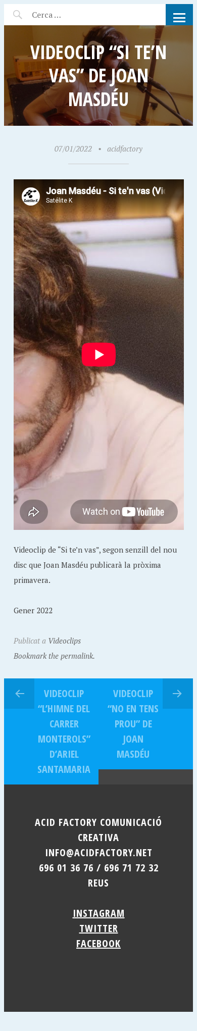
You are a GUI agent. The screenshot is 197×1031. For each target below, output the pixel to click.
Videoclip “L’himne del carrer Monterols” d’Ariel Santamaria (63, 731)
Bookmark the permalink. (54, 656)
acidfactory (124, 148)
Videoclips (64, 640)
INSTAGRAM (99, 913)
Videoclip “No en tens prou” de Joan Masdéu (133, 723)
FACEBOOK (98, 943)
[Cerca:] (73, 14)
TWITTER (98, 928)
